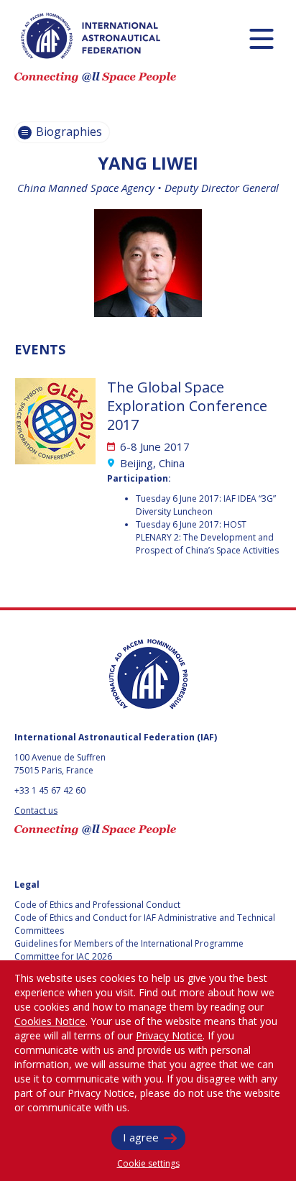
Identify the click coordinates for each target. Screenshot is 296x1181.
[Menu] (261, 38)
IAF (90, 36)
